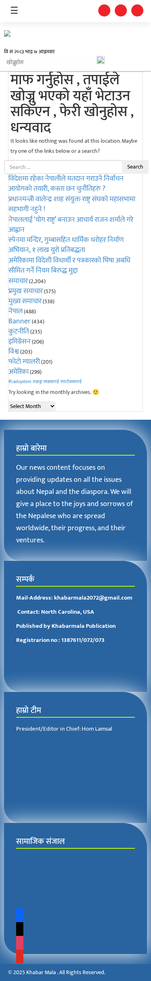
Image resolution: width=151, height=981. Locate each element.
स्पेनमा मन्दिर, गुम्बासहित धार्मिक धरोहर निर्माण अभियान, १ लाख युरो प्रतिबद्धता (66, 245)
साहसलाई (51, 381)
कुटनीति (18, 331)
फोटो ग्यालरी (24, 362)
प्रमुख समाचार (25, 291)
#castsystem (19, 381)
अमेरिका (18, 372)
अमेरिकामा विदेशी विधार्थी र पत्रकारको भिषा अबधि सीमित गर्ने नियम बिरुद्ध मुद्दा (69, 265)
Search (135, 166)
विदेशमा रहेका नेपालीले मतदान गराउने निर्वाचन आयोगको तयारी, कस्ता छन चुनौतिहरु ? (66, 184)
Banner (19, 321)
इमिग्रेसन (19, 341)
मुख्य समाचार (24, 301)
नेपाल (15, 311)
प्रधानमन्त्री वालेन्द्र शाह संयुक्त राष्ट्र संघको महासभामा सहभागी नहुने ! (71, 204)
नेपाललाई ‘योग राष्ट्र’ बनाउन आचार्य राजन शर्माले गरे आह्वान (70, 225)
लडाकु (37, 381)
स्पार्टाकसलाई (71, 381)
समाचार (18, 281)
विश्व (13, 352)
